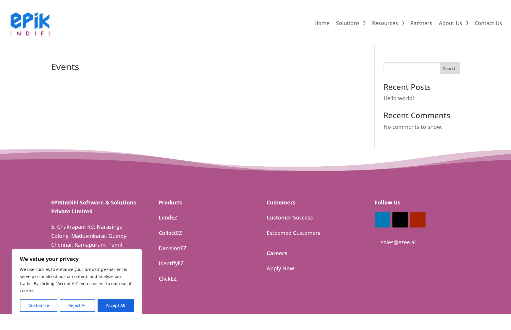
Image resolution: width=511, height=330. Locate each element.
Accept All (115, 305)
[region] (77, 283)
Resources (385, 24)
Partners (421, 24)
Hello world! (399, 98)
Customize (38, 305)
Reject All (77, 305)
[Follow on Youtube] (418, 219)
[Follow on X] (400, 219)
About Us (450, 24)
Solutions (348, 24)
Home (321, 24)
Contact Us (488, 24)
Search (450, 68)
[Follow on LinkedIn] (382, 219)
